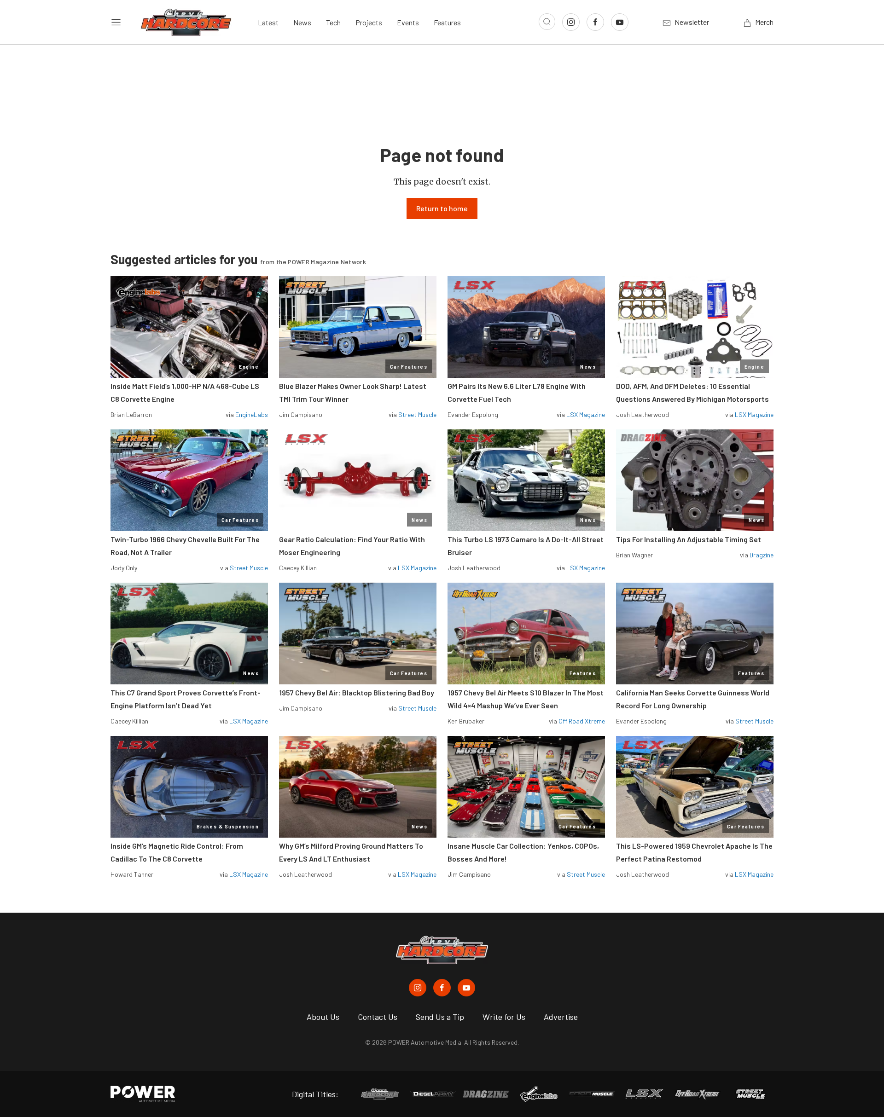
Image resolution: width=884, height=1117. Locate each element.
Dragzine (762, 555)
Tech (333, 22)
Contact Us (377, 1017)
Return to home (442, 208)
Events (408, 22)
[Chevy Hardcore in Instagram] (417, 987)
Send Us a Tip (440, 1017)
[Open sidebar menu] (116, 22)
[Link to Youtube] (619, 22)
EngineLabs (251, 414)
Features (447, 22)
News (302, 22)
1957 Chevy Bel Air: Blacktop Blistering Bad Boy (356, 692)
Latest (268, 22)
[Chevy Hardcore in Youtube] (466, 987)
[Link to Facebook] (595, 22)
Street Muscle (417, 414)
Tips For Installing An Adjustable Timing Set (688, 539)
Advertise (561, 1017)
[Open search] (547, 21)
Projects (368, 22)
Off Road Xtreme (581, 721)
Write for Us (504, 1017)
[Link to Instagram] (571, 22)
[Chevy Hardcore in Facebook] (442, 987)
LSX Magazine (585, 414)
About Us (323, 1017)
